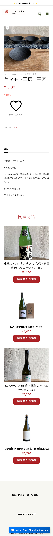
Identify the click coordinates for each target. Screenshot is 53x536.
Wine (14, 74)
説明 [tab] (6, 148)
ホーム (7, 74)
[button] (7, 28)
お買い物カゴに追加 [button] (26, 279)
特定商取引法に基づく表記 (24, 495)
